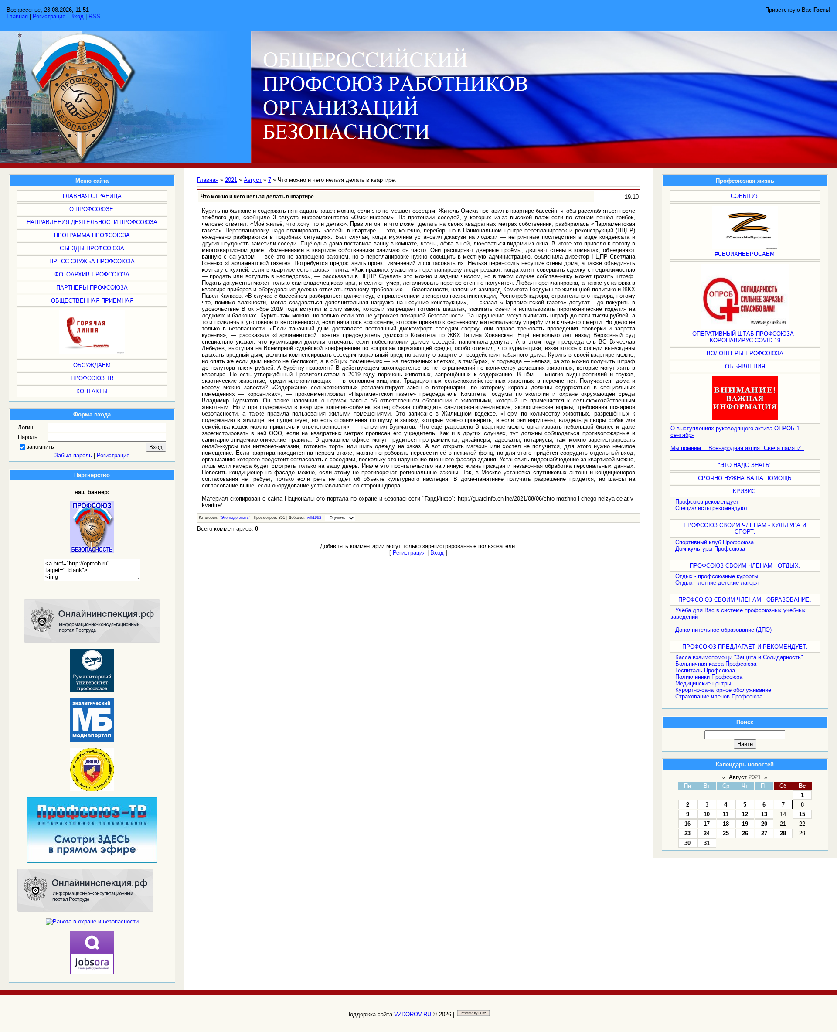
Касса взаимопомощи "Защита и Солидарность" (739, 657)
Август (253, 180)
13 (764, 814)
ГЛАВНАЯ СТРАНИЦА (92, 196)
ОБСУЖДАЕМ (92, 365)
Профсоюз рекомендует (707, 501)
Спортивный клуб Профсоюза (714, 542)
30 (687, 843)
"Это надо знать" (745, 465)
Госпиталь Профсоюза (705, 670)
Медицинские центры (703, 683)
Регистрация (49, 16)
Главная (17, 16)
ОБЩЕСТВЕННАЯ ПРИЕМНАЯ (92, 300)
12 (745, 814)
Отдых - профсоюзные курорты (716, 576)
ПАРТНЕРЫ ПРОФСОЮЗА (92, 287)
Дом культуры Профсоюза (710, 548)
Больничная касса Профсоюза (715, 664)
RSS (94, 16)
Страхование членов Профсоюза (718, 696)
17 (707, 824)
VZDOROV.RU (412, 1014)
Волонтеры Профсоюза (745, 353)
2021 (231, 180)
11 (725, 814)
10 (707, 814)
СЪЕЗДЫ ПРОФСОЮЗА (92, 248)
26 (745, 833)
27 (764, 833)
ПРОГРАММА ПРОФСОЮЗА (92, 235)
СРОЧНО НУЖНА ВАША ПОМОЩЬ (745, 478)
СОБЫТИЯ (745, 196)
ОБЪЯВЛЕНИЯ (745, 366)
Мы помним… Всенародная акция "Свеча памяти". (737, 448)
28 (783, 833)
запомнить (40, 446)
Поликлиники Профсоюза (708, 677)
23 (687, 833)
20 (764, 824)
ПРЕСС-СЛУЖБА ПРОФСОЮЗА (92, 261)
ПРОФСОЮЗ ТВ (92, 378)
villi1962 (314, 518)
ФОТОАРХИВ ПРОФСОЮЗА (91, 274)
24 (707, 833)
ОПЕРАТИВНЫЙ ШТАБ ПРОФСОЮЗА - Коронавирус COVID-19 (744, 337)
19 (745, 824)
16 (687, 824)
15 (802, 814)
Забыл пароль (73, 455)
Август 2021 (745, 777)
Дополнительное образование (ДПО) (723, 630)
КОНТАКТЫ (92, 391)
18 (726, 824)
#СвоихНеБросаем (745, 254)
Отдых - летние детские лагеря (717, 582)
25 (726, 833)
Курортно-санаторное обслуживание (723, 690)
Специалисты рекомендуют (711, 508)
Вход (77, 16)
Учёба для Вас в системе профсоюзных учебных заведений (738, 613)
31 (707, 843)
